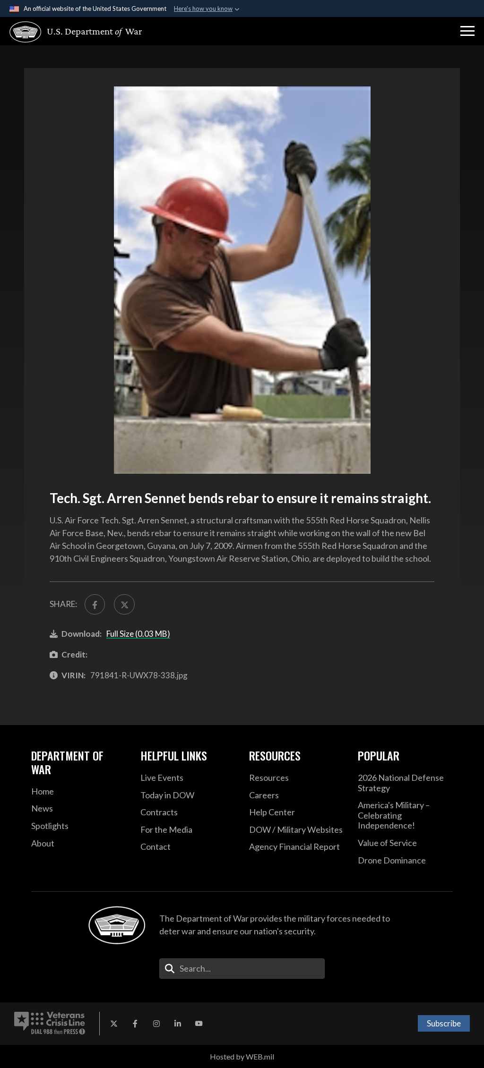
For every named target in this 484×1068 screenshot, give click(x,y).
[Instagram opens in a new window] (156, 1024)
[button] (467, 31)
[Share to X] (124, 604)
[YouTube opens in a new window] (199, 1024)
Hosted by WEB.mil (242, 1056)
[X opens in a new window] (114, 1024)
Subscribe (444, 1023)
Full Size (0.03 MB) (138, 634)
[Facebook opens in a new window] (135, 1024)
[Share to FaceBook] (95, 604)
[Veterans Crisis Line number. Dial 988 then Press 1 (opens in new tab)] (49, 1023)
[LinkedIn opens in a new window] (178, 1024)
